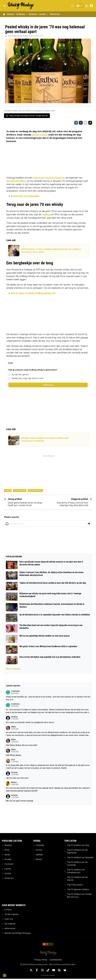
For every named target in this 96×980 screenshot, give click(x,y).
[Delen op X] (81, 123)
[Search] (72, 5)
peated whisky (40, 134)
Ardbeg (46, 214)
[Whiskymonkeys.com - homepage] (20, 6)
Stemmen (48, 385)
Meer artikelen (13, 669)
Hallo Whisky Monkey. (13, 755)
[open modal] (91, 5)
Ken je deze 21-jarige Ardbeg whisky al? (33, 293)
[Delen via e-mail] (85, 123)
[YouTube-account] (53, 970)
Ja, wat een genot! (20, 374)
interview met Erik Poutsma (48, 177)
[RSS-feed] (59, 970)
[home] (4, 14)
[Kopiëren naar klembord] (90, 123)
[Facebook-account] (36, 970)
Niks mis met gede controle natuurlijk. (19, 801)
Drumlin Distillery (16, 181)
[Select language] (79, 6)
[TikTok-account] (48, 970)
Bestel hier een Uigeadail (25, 196)
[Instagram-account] (42, 970)
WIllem (13, 727)
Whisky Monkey (16, 36)
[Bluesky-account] (64, 970)
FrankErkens (15, 691)
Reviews (33, 14)
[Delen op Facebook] (76, 123)
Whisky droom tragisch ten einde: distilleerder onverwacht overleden (45, 439)
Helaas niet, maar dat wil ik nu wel (27, 378)
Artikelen (20, 14)
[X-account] (31, 970)
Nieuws (10, 14)
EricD (13, 760)
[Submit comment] (89, 524)
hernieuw (14, 717)
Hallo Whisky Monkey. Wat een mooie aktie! (21, 745)
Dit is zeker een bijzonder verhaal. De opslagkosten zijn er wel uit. (30, 722)
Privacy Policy (40, 960)
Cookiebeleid (56, 960)
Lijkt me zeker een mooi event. (17, 778)
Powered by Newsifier (48, 975)
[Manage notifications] (4, 975)
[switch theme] (86, 5)
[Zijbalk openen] (4, 5)
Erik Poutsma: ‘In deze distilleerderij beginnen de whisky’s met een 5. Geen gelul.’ (51, 250)
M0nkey (14, 782)
